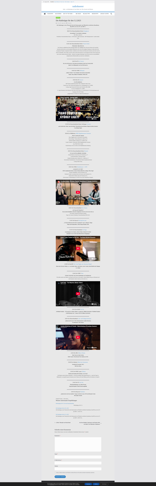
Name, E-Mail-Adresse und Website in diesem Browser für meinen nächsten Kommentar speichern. (75, 472)
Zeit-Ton (81, 382)
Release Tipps (86, 13)
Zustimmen (88, 484)
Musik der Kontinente (82, 362)
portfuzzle (64, 23)
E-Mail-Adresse (58, 460)
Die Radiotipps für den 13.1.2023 (62, 414)
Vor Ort (82, 309)
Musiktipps (50, 13)
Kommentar (57, 435)
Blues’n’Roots (81, 353)
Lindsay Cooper (104, 13)
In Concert (81, 61)
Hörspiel (82, 70)
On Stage (84, 229)
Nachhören (58, 13)
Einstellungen (52, 484)
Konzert (81, 79)
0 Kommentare (69, 23)
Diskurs (84, 371)
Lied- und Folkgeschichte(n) (84, 318)
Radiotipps (58, 17)
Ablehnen (96, 484)
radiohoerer (78, 6)
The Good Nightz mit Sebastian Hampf (83, 264)
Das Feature (84, 207)
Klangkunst (86, 31)
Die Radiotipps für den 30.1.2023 (62, 408)
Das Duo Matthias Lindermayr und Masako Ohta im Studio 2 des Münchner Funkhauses (89, 423)
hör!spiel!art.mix (82, 220)
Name (56, 454)
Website (56, 466)
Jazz (82, 273)
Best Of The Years (67, 13)
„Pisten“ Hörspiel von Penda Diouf (63, 422)
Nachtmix (82, 391)
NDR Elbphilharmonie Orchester (83, 133)
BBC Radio (78, 13)
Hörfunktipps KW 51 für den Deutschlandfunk (65, 403)
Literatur (88, 124)
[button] (73, 14)
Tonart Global (86, 43)
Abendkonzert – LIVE (82, 167)
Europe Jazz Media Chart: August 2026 (61, 1)
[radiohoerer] (44, 13)
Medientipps (95, 13)
